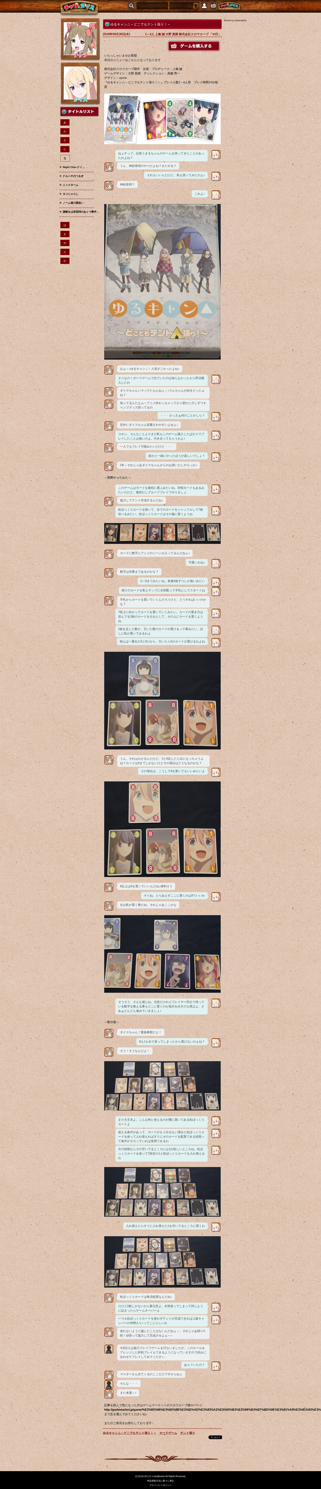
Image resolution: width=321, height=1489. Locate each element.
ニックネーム (70, 184)
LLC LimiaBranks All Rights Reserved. (166, 1476)
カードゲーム (168, 1432)
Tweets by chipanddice (235, 20)
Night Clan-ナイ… (74, 167)
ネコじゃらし (70, 193)
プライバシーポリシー (160, 1485)
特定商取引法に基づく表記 (160, 1481)
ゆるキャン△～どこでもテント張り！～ (129, 1432)
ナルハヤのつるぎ (73, 175)
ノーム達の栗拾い (73, 202)
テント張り (187, 1432)
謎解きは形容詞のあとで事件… (81, 211)
